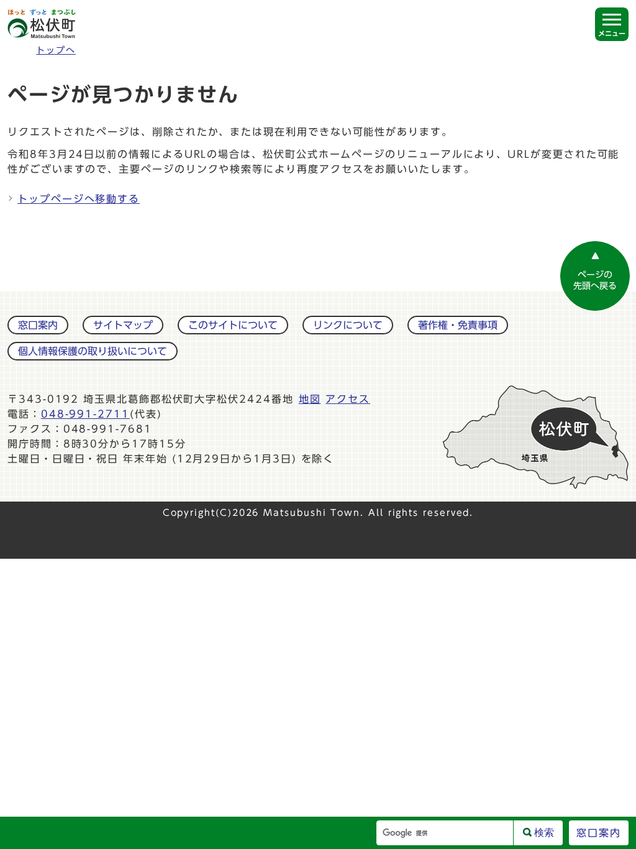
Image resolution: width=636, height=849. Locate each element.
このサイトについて (233, 325)
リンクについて (348, 325)
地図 (310, 399)
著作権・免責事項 (457, 325)
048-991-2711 (85, 414)
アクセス (347, 399)
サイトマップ (123, 325)
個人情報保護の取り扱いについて (92, 351)
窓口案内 (38, 325)
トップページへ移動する (78, 199)
